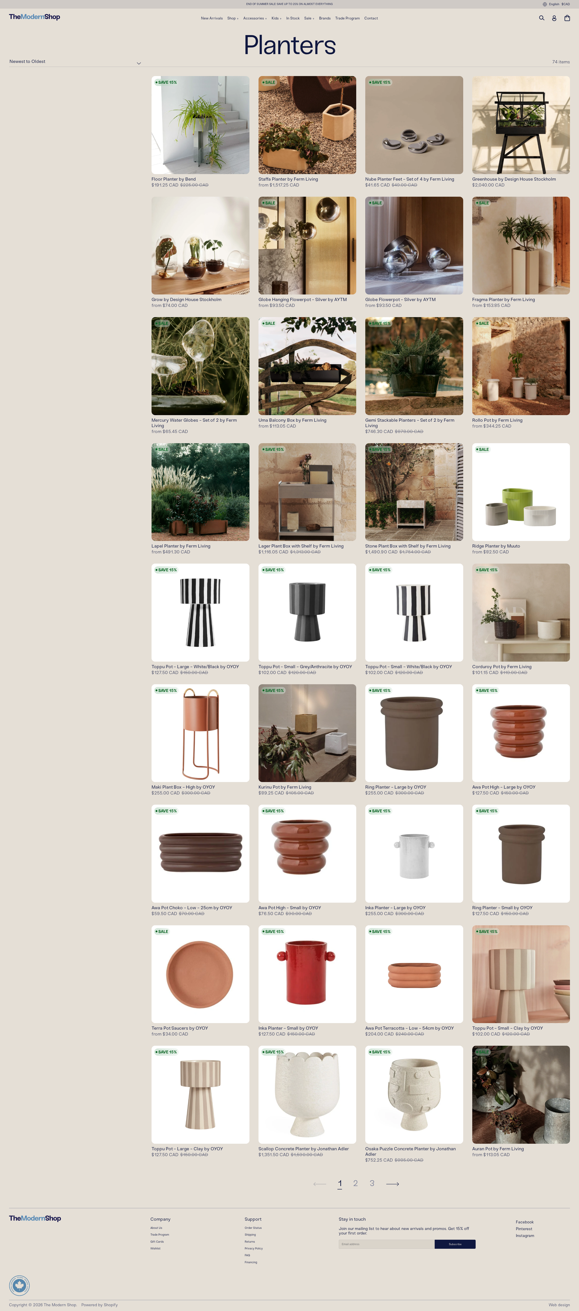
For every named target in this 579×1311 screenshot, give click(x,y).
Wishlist (155, 1248)
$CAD (566, 4)
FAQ (247, 1255)
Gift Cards (157, 1241)
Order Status (253, 1228)
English (554, 4)
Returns (250, 1241)
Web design (559, 1305)
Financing (251, 1262)
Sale (308, 18)
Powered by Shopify (99, 1305)
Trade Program (347, 18)
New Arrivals (212, 18)
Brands (325, 18)
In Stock (293, 18)
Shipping (250, 1234)
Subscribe (455, 1244)
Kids (276, 18)
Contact (371, 18)
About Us (156, 1228)
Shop (232, 18)
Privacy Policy (254, 1248)
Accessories (254, 18)
